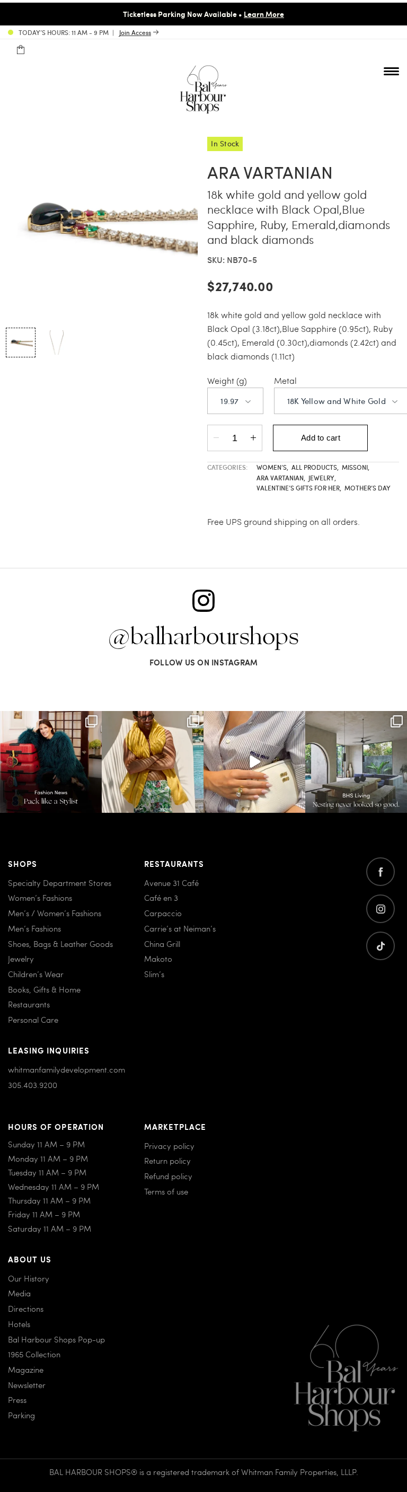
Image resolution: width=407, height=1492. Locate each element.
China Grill (162, 943)
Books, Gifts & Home (44, 989)
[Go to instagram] (380, 908)
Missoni (355, 467)
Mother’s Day (367, 488)
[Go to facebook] (380, 871)
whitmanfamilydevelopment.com (66, 1069)
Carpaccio (163, 913)
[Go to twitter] (380, 946)
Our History (28, 1278)
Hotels (19, 1324)
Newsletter (27, 1385)
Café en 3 (161, 897)
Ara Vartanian (280, 477)
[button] (21, 342)
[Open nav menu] (391, 71)
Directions (25, 1308)
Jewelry (322, 477)
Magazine (25, 1369)
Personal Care (33, 1019)
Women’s (272, 467)
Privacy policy (169, 1145)
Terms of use (166, 1191)
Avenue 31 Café (171, 882)
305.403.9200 (32, 1084)
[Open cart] (20, 49)
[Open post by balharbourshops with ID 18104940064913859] (153, 762)
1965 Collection (34, 1354)
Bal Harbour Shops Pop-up (56, 1339)
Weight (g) (227, 380)
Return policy (167, 1160)
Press (17, 1399)
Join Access (135, 32)
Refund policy (168, 1176)
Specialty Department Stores (59, 882)
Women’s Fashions (40, 897)
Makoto (158, 958)
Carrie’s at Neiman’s (180, 928)
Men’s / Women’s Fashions (54, 913)
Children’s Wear (36, 974)
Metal (285, 380)
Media (19, 1293)
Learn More (264, 13)
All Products (315, 467)
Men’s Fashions (34, 928)
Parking (21, 1415)
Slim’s (154, 974)
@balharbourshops (203, 637)
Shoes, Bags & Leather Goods (60, 943)
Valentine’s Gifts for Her (298, 488)
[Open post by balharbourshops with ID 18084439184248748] (356, 762)
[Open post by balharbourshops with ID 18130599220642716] (51, 762)
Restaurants (29, 1004)
